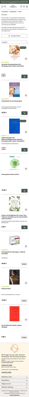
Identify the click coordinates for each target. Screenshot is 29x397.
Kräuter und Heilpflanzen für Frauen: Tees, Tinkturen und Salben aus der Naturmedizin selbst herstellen (14, 216)
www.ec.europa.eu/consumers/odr (18, 393)
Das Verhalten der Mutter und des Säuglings (11, 326)
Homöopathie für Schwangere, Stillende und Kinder (13, 252)
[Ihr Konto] (24, 6)
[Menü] (2, 6)
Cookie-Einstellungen (14, 395)
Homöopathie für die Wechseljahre (11, 101)
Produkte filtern (15, 36)
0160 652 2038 (12, 2)
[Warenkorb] (26, 6)
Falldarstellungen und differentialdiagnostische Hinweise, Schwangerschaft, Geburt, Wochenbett (12, 139)
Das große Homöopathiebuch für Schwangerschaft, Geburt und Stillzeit (12, 65)
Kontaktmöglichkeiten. (7, 362)
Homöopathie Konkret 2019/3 (10, 174)
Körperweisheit (6, 288)
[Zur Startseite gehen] (14, 6)
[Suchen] (5, 6)
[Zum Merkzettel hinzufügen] (26, 58)
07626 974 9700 (24, 1)
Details (24, 264)
